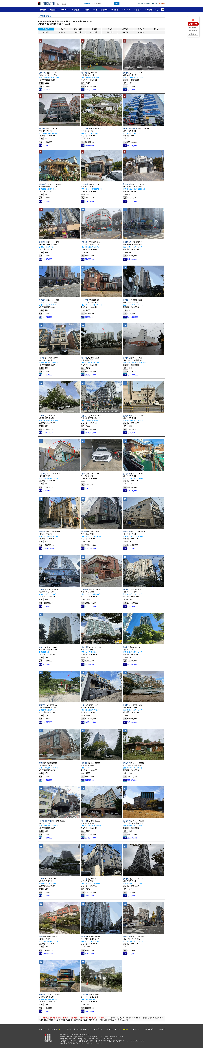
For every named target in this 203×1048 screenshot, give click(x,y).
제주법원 (141, 32)
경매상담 (114, 9)
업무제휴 (124, 1029)
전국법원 (46, 29)
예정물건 (75, 9)
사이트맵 (162, 1029)
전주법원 (125, 32)
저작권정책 (55, 1029)
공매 (95, 9)
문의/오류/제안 (193, 24)
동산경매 (104, 9)
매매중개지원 (112, 1029)
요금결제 (137, 9)
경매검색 (43, 9)
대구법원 (93, 32)
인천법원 (93, 29)
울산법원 (78, 32)
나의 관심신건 (193, 31)
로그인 (140, 3)
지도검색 (86, 9)
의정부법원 (78, 29)
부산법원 (46, 32)
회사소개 (42, 1029)
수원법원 (109, 29)
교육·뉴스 (126, 9)
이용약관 (68, 1029)
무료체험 (147, 3)
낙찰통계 (53, 9)
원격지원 (162, 3)
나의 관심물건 (193, 27)
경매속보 (64, 9)
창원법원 (62, 32)
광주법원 (109, 32)
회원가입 (155, 3)
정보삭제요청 (149, 1029)
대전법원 (125, 29)
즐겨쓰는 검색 (193, 34)
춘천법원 (157, 29)
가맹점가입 (98, 1029)
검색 (116, 3)
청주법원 (141, 29)
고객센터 (148, 9)
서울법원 (62, 29)
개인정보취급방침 (82, 1029)
